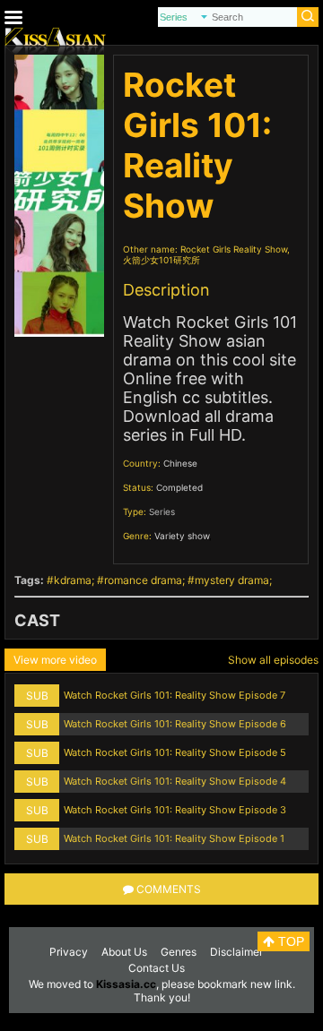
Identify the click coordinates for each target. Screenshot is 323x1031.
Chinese (180, 463)
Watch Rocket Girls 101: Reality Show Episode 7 (174, 695)
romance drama (143, 580)
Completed (179, 487)
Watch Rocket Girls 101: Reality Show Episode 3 (175, 809)
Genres (178, 951)
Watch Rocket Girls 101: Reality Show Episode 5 (175, 752)
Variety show (181, 535)
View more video (55, 659)
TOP (289, 941)
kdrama (73, 580)
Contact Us (156, 968)
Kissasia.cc (126, 984)
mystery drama (232, 580)
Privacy (68, 951)
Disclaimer (236, 951)
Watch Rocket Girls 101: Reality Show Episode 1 (174, 838)
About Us (124, 951)
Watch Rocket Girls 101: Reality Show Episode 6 (175, 723)
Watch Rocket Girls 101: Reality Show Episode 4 (175, 781)
